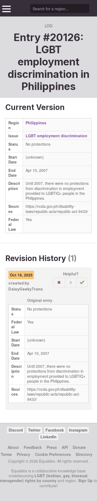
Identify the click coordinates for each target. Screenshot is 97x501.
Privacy (23, 454)
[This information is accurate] (82, 282)
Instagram (78, 430)
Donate (79, 447)
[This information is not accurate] (59, 282)
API (65, 447)
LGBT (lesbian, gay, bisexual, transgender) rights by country (44, 478)
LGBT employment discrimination (56, 135)
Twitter (34, 430)
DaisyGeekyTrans (25, 289)
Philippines (49, 86)
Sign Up (85, 480)
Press (52, 447)
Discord (16, 430)
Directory (84, 454)
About (13, 447)
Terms (6, 454)
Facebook (55, 430)
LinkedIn (48, 436)
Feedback (33, 447)
